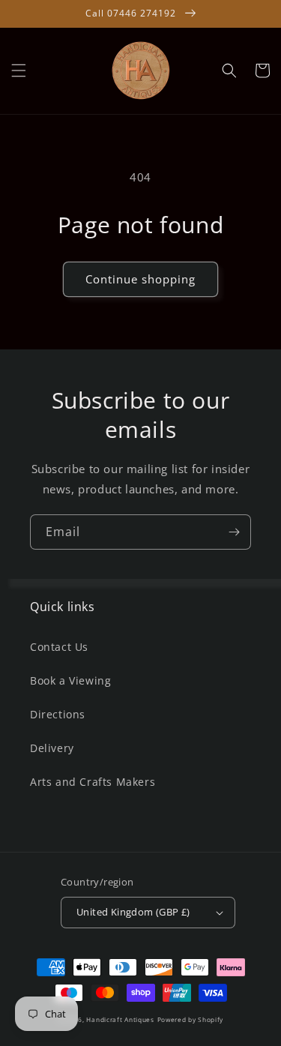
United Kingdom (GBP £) (133, 912)
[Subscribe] (233, 532)
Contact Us (59, 647)
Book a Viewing (70, 680)
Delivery (52, 748)
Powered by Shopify (190, 1019)
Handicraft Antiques (120, 1019)
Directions (57, 714)
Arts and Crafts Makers (92, 782)
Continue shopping (140, 278)
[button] (18, 70)
